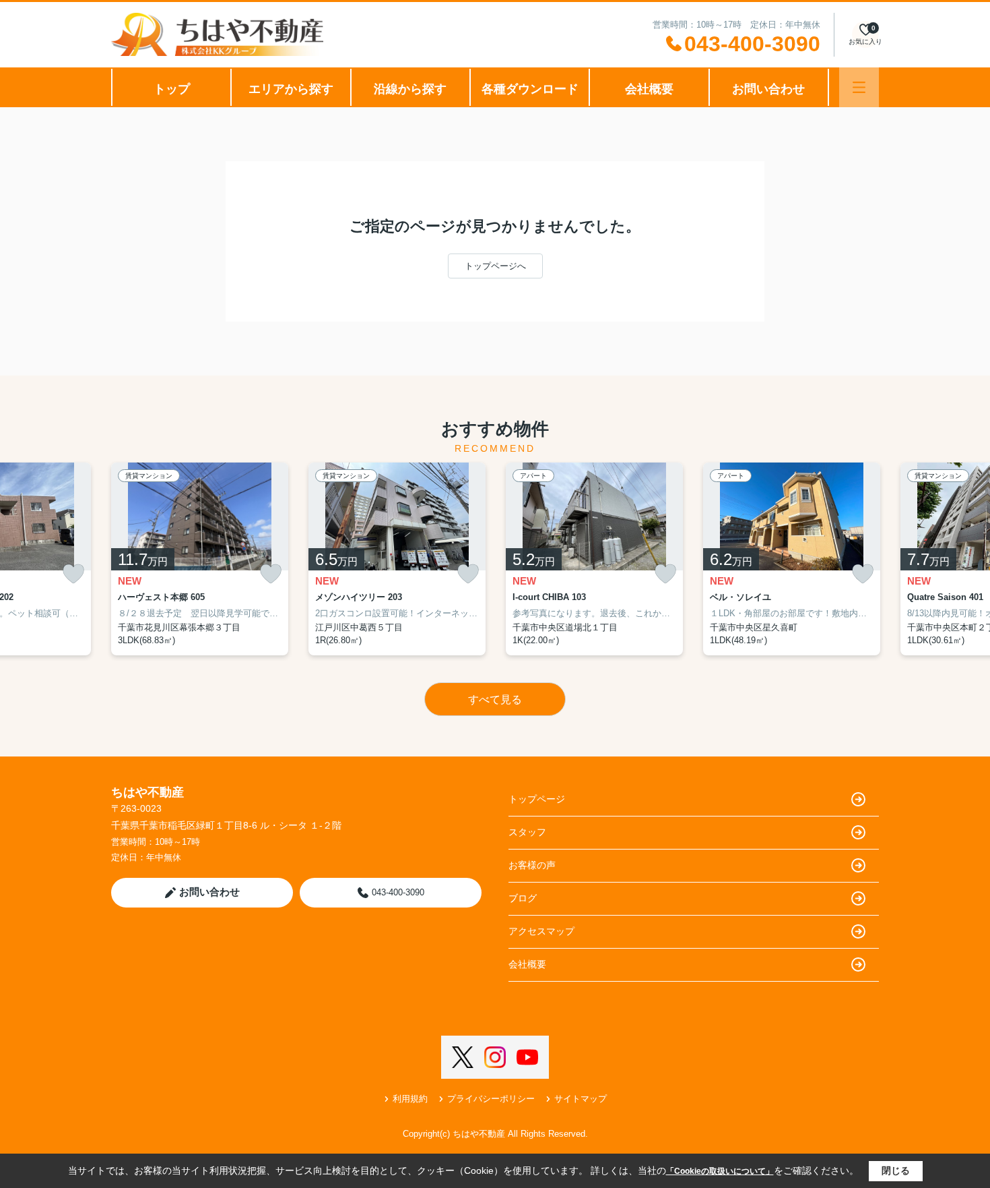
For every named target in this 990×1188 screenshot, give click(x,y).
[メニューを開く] (859, 87)
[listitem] (199, 559)
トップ (172, 89)
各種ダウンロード (530, 89)
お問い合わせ (768, 89)
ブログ (522, 898)
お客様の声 (532, 865)
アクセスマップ (541, 931)
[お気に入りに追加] (73, 574)
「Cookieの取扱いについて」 (720, 1171)
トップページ (536, 799)
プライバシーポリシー (491, 1099)
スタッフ (527, 832)
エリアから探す (291, 89)
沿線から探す (410, 89)
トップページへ (495, 266)
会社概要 (649, 89)
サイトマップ (580, 1099)
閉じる (896, 1170)
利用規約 (410, 1099)
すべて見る (495, 699)
